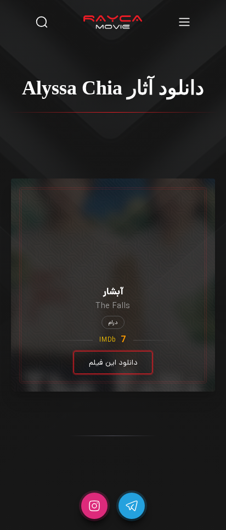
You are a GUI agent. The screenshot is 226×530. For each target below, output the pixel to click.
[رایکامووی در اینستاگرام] (94, 506)
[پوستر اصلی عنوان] (113, 216)
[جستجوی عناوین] (41, 21)
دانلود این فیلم (113, 362)
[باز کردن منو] (184, 21)
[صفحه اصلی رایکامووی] (113, 22)
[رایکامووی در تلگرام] (131, 506)
